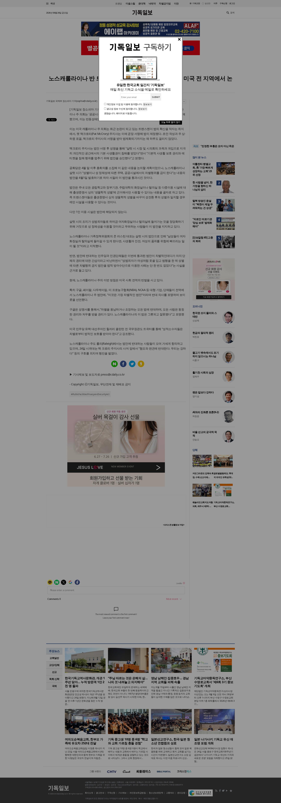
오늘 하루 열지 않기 (170, 122)
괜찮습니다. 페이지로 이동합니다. (120, 113)
